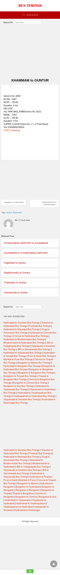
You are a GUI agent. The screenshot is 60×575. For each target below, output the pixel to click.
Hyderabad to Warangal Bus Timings (21, 329)
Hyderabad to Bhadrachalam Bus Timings (24, 339)
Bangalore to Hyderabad (27, 487)
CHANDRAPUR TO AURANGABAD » (49, 203)
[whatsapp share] (30, 572)
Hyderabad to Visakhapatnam (31, 503)
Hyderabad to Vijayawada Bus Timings (22, 353)
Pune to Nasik (10, 480)
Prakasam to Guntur (15, 282)
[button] (30, 15)
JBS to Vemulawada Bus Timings (33, 349)
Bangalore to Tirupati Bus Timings (20, 376)
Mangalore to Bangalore (28, 490)
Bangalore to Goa (47, 497)
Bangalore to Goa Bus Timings (18, 386)
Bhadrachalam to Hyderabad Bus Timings (24, 343)
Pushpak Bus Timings (40, 326)
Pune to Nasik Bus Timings (41, 356)
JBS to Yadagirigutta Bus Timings (32, 467)
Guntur (9, 213)
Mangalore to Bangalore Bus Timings (35, 373)
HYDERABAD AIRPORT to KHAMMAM (26, 243)
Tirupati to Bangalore (23, 493)
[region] (29, 90)
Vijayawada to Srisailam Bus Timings (21, 399)
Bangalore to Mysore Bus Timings (34, 363)
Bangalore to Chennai (26, 497)
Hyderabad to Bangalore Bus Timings (22, 366)
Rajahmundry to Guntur (17, 272)
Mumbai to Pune (27, 480)
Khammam (17, 213)
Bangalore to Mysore (27, 483)
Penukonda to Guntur (16, 292)
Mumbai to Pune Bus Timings (18, 359)
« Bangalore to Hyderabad (13, 202)
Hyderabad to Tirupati (40, 477)
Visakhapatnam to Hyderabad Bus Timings (34, 396)
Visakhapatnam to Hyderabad (18, 507)
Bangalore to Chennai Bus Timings (30, 383)
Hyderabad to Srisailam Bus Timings (21, 322)
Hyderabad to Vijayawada (17, 500)
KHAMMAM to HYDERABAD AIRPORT (26, 253)
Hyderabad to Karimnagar (27, 510)
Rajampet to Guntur (15, 262)
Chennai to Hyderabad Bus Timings (30, 336)
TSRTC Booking (11, 130)
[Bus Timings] (30, 8)
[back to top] (53, 563)
